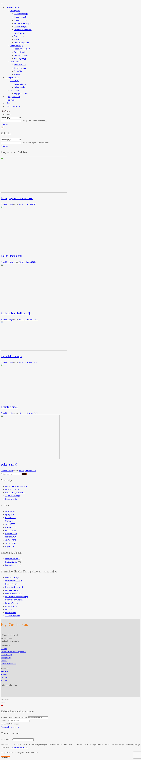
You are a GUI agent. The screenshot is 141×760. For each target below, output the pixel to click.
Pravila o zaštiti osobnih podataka (13, 652)
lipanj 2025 (9, 514)
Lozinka (5, 720)
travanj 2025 (10, 521)
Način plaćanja (6, 657)
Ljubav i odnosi (11, 590)
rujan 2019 (9, 546)
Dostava (4, 660)
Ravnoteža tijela (11, 603)
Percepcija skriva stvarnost (17, 198)
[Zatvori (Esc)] (2, 699)
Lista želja (4, 677)
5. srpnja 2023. (30, 470)
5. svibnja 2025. (31, 362)
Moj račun (4, 671)
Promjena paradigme (14, 600)
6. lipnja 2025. (30, 262)
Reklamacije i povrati (8, 663)
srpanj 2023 (10, 524)
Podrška (4, 680)
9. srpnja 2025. (30, 204)
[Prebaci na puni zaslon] (6, 699)
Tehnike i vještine (12, 616)
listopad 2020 (10, 537)
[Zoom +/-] (8, 699)
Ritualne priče (9, 407)
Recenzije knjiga (12, 565)
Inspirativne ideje (12, 559)
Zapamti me (8, 724)
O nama (4, 649)
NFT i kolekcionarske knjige (16, 596)
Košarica (4, 674)
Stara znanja (10, 612)
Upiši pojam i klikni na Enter (33, 121)
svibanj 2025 (10, 517)
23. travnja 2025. (31, 413)
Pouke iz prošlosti (11, 256)
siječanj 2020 (10, 540)
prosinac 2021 (11, 533)
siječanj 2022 (10, 530)
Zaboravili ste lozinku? (10, 727)
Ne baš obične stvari (13, 593)
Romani (8, 609)
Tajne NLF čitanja (11, 356)
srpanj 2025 (10, 511)
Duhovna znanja (12, 577)
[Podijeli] (4, 699)
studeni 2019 (10, 543)
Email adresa (7, 739)
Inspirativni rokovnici (14, 587)
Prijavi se (4, 124)
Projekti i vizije (7, 204)
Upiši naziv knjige (35, 142)
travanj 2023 (10, 527)
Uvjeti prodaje (6, 655)
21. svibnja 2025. (31, 319)
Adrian (21, 204)
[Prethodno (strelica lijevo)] (2, 702)
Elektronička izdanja (13, 581)
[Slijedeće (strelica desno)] (4, 702)
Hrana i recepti (11, 584)
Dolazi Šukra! (9, 464)
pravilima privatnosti (19, 747)
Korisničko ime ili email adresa (14, 717)
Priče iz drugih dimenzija (16, 313)
